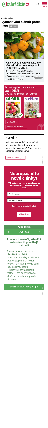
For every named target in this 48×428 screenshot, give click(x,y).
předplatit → (12, 122)
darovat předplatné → (16, 127)
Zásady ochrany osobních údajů (24, 206)
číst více (38, 79)
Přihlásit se (24, 214)
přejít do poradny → (15, 158)
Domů (3, 18)
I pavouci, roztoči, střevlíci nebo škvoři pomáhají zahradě (24, 242)
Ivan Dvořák (23, 68)
